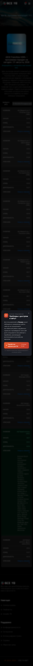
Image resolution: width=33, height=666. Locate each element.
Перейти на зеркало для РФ (17, 345)
